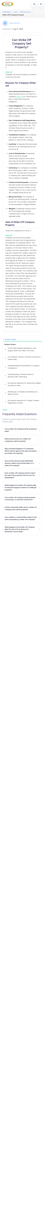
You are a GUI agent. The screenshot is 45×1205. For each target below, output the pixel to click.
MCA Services (25, 12)
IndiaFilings (6, 12)
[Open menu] (41, 4)
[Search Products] (34, 4)
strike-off (8, 72)
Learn (15, 12)
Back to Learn (10, 339)
